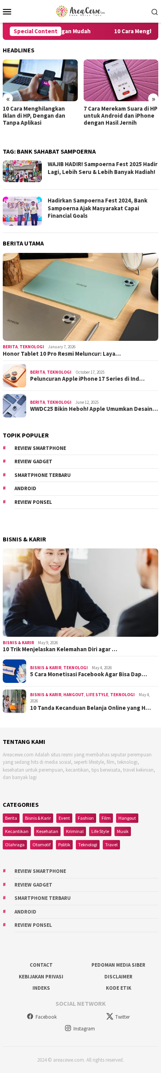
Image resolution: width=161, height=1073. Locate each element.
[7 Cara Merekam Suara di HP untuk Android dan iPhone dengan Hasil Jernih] (121, 80)
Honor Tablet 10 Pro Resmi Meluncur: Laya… (62, 353)
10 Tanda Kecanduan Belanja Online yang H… (90, 707)
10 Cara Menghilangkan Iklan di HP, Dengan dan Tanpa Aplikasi (34, 115)
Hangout (73, 694)
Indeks (41, 988)
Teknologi (32, 346)
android (25, 488)
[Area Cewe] (80, 10)
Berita (10, 346)
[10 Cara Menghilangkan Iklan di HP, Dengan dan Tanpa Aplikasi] (40, 80)
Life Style (97, 694)
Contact (41, 965)
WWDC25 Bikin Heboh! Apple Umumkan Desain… (94, 408)
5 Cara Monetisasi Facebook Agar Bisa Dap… (88, 674)
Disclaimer (118, 976)
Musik (123, 831)
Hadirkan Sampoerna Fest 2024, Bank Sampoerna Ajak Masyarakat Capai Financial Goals (97, 208)
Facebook (46, 1017)
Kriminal (75, 831)
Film (106, 818)
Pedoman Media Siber (118, 965)
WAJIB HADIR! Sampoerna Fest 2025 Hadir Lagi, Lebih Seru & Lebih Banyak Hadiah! (102, 168)
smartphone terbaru (42, 475)
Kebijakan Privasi (41, 976)
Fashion (86, 818)
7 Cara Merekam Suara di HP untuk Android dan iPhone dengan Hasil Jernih (120, 115)
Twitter (122, 1017)
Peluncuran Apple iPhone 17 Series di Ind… (87, 378)
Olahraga (15, 844)
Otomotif (41, 844)
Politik (64, 844)
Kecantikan (17, 831)
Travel (111, 844)
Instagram (84, 1028)
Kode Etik (118, 988)
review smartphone (40, 448)
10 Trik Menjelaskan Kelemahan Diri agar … (60, 649)
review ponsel (33, 502)
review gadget (33, 461)
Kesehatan (47, 831)
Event (64, 818)
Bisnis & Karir (18, 642)
